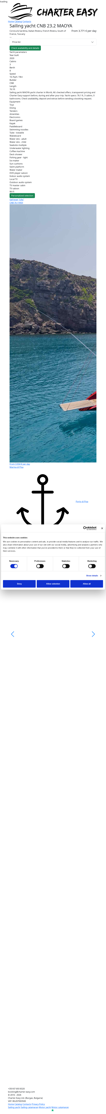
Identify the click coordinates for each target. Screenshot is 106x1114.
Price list (16, 42)
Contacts (26, 21)
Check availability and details (25, 48)
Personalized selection (22, 195)
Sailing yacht (14, 1107)
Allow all (87, 584)
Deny (19, 584)
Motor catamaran (60, 1107)
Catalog (18, 21)
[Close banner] (102, 528)
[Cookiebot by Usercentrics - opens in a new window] (85, 528)
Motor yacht (45, 1107)
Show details (92, 576)
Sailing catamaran (29, 1107)
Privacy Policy (38, 1104)
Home (11, 21)
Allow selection (53, 584)
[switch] (40, 566)
